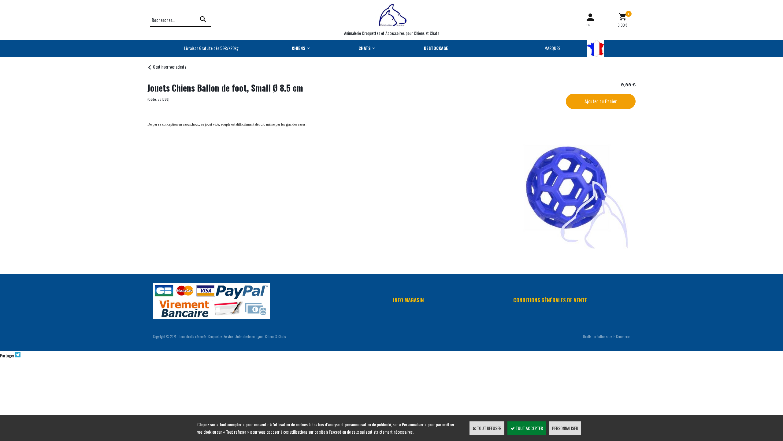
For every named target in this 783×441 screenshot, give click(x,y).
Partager (7, 355)
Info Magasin (408, 300)
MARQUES (552, 48)
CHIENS (298, 48)
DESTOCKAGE (436, 48)
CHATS (364, 48)
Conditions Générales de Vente (550, 300)
